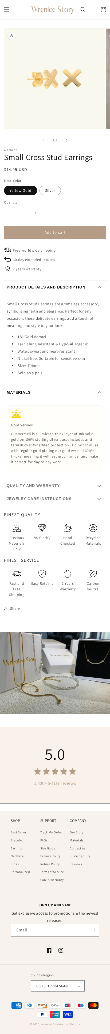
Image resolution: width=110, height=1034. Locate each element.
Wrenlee (46, 1024)
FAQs (44, 840)
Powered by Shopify (66, 1024)
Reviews (76, 864)
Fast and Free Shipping (16, 589)
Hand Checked (67, 540)
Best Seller (18, 832)
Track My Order (51, 832)
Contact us (77, 848)
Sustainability (80, 856)
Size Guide (48, 848)
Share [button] (15, 608)
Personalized (20, 872)
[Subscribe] (93, 930)
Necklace (17, 856)
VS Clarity (42, 537)
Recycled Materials (93, 540)
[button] (7, 9)
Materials (19, 392)
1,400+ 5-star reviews (55, 783)
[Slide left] (43, 140)
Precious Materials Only (17, 543)
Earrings (17, 848)
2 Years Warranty (68, 586)
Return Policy (50, 864)
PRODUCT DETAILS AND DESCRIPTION (46, 287)
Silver (50, 190)
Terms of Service (52, 872)
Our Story (76, 832)
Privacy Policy (50, 856)
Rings (15, 864)
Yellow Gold (21, 190)
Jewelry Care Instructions (39, 499)
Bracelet (17, 840)
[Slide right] (67, 140)
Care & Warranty (52, 880)
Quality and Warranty (33, 485)
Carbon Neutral (93, 586)
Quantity (10, 202)
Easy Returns (42, 583)
